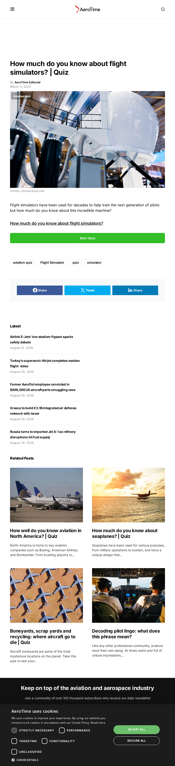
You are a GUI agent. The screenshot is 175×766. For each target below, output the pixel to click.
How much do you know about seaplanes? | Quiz (124, 533)
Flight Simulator (52, 262)
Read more (98, 723)
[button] (12, 9)
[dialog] (87, 735)
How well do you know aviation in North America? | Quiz (45, 533)
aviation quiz (22, 262)
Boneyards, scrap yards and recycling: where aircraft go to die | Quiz (42, 636)
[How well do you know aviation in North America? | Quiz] (46, 495)
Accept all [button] (136, 729)
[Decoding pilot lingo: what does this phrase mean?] (128, 595)
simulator (94, 262)
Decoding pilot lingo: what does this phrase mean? (126, 633)
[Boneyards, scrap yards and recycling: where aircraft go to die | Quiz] (46, 595)
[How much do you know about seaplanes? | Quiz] (128, 495)
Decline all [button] (136, 741)
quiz (75, 262)
